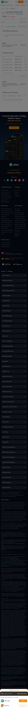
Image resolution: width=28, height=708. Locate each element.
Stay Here (23, 705)
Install (23, 700)
